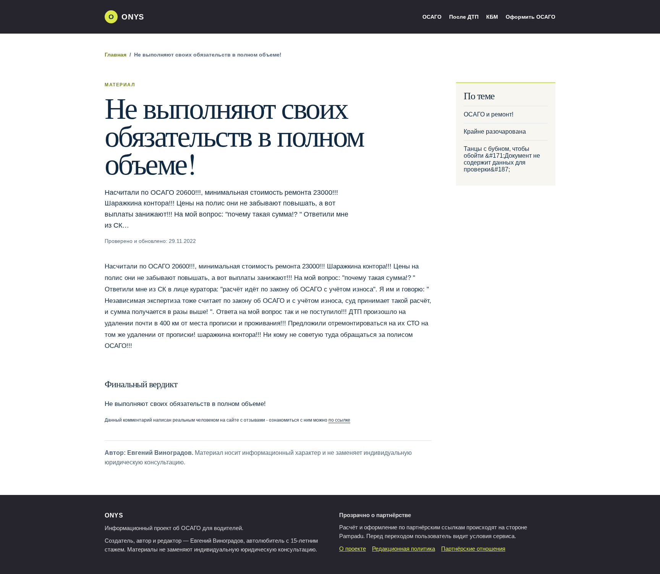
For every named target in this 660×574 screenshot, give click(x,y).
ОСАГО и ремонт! (488, 114)
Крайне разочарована (495, 131)
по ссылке (339, 420)
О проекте (352, 549)
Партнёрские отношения (473, 549)
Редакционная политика (403, 549)
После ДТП (464, 17)
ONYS (114, 515)
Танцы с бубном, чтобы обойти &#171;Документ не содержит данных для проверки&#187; (502, 159)
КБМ (492, 17)
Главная (115, 55)
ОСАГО (432, 17)
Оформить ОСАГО (530, 17)
